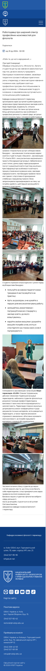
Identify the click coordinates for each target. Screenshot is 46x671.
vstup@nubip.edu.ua (13, 653)
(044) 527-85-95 (11, 555)
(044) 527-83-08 (11, 649)
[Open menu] (41, 22)
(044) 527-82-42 (11, 618)
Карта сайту (10, 598)
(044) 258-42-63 (11, 647)
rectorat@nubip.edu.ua (14, 623)
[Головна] (5, 5)
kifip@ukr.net (9, 559)
